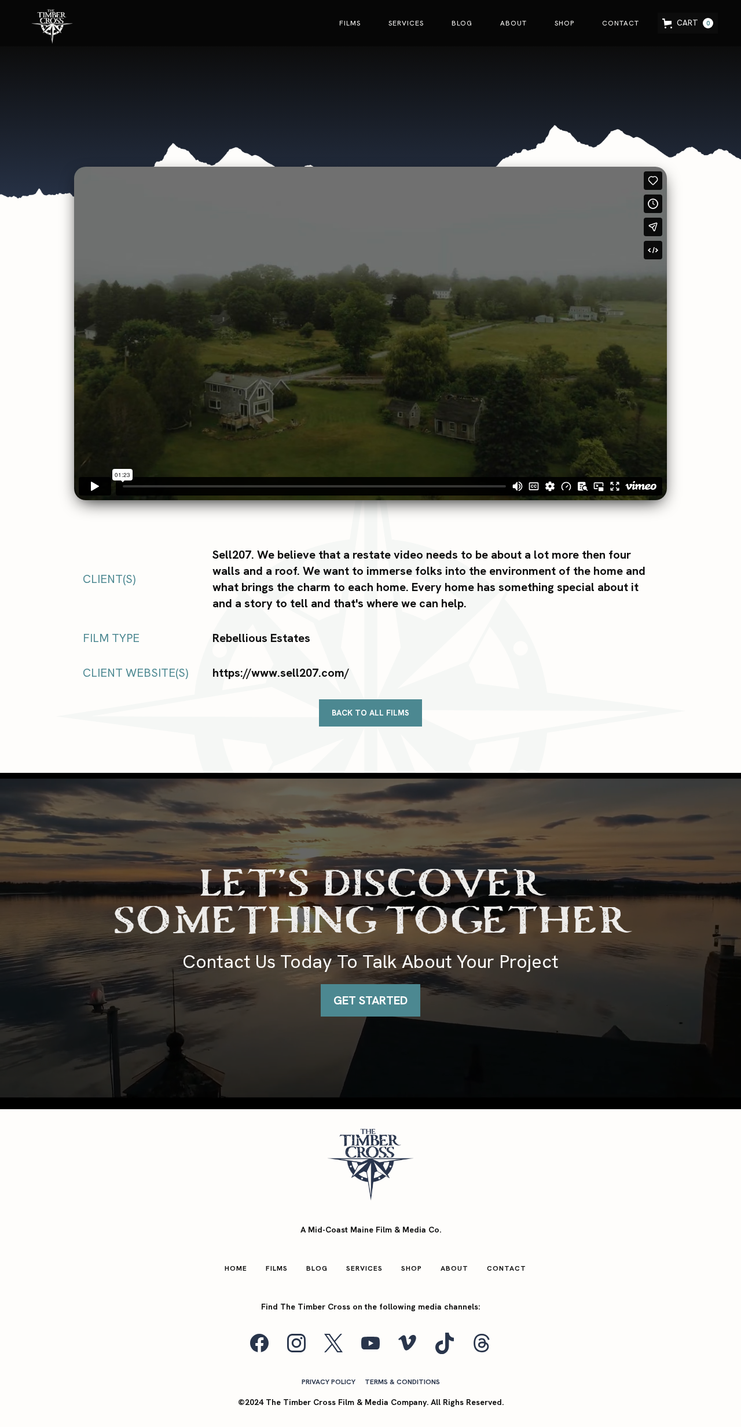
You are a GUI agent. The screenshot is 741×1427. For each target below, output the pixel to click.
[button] (688, 23)
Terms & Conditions (402, 1381)
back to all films (370, 712)
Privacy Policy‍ (328, 1381)
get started (370, 1000)
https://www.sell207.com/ (280, 672)
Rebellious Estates (261, 637)
